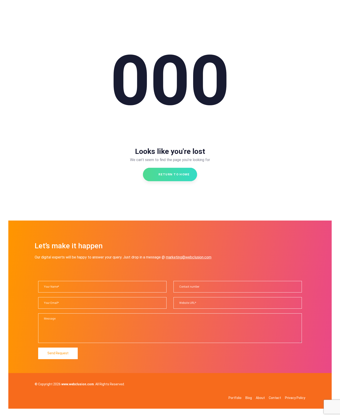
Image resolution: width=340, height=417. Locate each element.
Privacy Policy (295, 398)
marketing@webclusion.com (188, 257)
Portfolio (235, 398)
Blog (248, 398)
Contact (275, 398)
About (260, 398)
